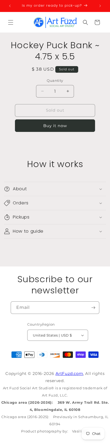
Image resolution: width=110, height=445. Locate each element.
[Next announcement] (100, 6)
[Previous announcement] (10, 6)
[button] (11, 22)
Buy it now (55, 125)
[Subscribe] (93, 307)
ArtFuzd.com (69, 373)
